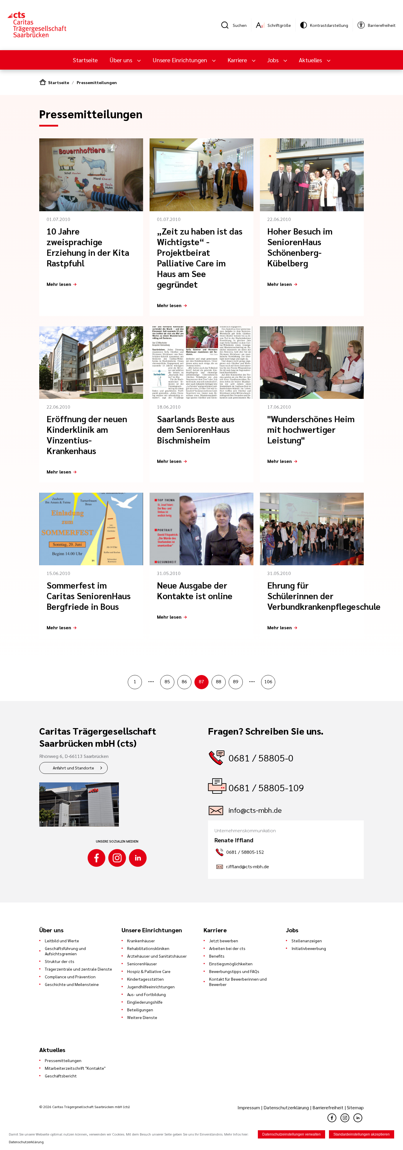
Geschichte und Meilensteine (72, 984)
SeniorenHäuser (142, 963)
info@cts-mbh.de (255, 810)
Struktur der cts (59, 961)
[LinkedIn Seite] (138, 858)
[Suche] (227, 25)
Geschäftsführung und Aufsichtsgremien (65, 951)
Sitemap (355, 1107)
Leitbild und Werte (62, 940)
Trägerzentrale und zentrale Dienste (78, 969)
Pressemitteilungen (97, 82)
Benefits (217, 956)
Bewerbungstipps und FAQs (234, 971)
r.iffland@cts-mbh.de (247, 866)
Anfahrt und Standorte (73, 767)
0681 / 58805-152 (245, 852)
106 (268, 681)
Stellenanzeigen (306, 940)
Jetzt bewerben (223, 940)
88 (218, 681)
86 (184, 681)
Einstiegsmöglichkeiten (231, 963)
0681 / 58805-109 (266, 787)
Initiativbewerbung (308, 948)
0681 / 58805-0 (261, 757)
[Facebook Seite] (96, 858)
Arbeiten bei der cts (227, 948)
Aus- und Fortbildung (146, 994)
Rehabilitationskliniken (148, 948)
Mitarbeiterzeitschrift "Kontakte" (75, 1068)
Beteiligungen (140, 1009)
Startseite (85, 60)
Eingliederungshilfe (145, 1002)
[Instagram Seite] (117, 858)
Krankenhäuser (141, 940)
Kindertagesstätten (145, 979)
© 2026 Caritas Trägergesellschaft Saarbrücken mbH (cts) (84, 1106)
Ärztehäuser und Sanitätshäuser (157, 956)
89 (235, 681)
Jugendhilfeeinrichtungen (151, 986)
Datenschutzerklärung (286, 1107)
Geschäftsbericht (61, 1075)
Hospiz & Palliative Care (149, 971)
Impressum (249, 1107)
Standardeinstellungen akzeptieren (361, 1134)
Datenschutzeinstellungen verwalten (291, 1134)
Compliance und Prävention (70, 976)
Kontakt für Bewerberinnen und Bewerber (238, 981)
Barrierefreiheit (327, 1107)
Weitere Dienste (142, 1017)
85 (167, 681)
